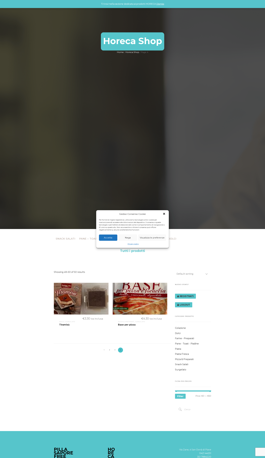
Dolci (172, 238)
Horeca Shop (132, 52)
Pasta (178, 349)
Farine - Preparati (184, 338)
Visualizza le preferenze (152, 237)
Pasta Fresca (182, 354)
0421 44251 (205, 453)
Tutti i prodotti (132, 251)
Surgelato (180, 369)
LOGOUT (184, 304)
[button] (164, 214)
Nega (128, 237)
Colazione (180, 328)
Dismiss (160, 4)
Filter (180, 396)
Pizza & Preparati (184, 359)
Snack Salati (65, 238)
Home (120, 52)
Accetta (108, 237)
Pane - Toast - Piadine (187, 343)
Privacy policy (133, 244)
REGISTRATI (186, 296)
